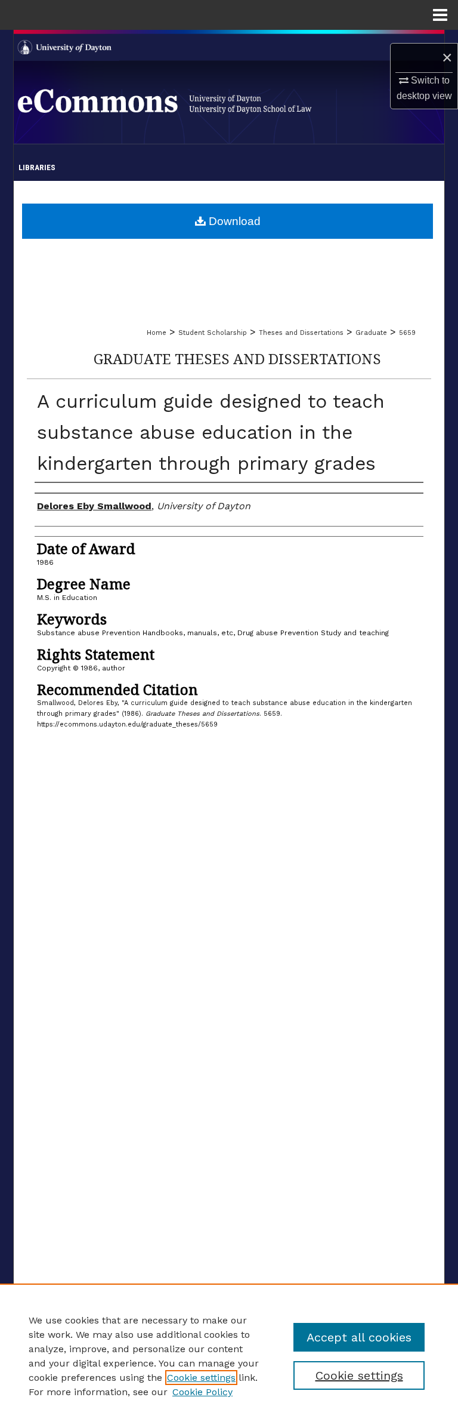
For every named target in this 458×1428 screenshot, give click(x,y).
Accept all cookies (359, 1337)
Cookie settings (201, 1377)
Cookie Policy (202, 1392)
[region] (229, 1356)
